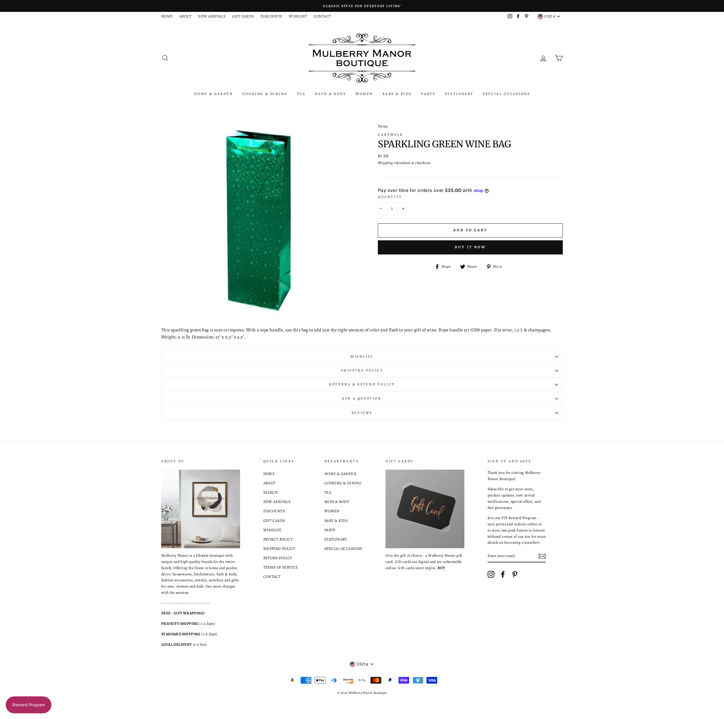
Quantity (390, 197)
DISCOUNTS (271, 16)
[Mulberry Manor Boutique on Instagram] (491, 574)
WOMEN (364, 93)
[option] (362, 6)
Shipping (385, 162)
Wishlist (362, 356)
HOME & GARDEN (213, 93)
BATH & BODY (330, 93)
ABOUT (185, 16)
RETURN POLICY (277, 558)
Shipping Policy (362, 370)
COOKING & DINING (265, 93)
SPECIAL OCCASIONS (506, 93)
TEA (301, 93)
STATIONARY (459, 93)
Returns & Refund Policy (362, 384)
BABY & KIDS (397, 93)
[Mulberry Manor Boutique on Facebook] (502, 574)
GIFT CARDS (243, 16)
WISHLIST (298, 16)
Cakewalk (390, 134)
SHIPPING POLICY (279, 548)
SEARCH (270, 492)
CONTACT (322, 16)
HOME (167, 16)
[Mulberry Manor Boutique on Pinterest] (514, 574)
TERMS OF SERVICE (280, 567)
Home (383, 126)
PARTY (428, 93)
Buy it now (470, 247)
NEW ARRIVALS (211, 16)
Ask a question (362, 398)
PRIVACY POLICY (278, 539)
